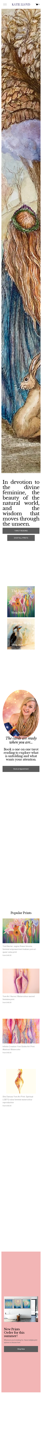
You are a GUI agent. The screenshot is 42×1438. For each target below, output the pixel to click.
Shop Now (21, 1349)
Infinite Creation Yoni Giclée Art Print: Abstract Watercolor (19, 1048)
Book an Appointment (21, 769)
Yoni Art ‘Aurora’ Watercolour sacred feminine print (19, 997)
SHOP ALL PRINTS (21, 538)
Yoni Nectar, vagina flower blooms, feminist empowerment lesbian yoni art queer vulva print (19, 949)
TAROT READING (21, 531)
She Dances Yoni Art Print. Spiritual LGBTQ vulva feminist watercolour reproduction (18, 1100)
